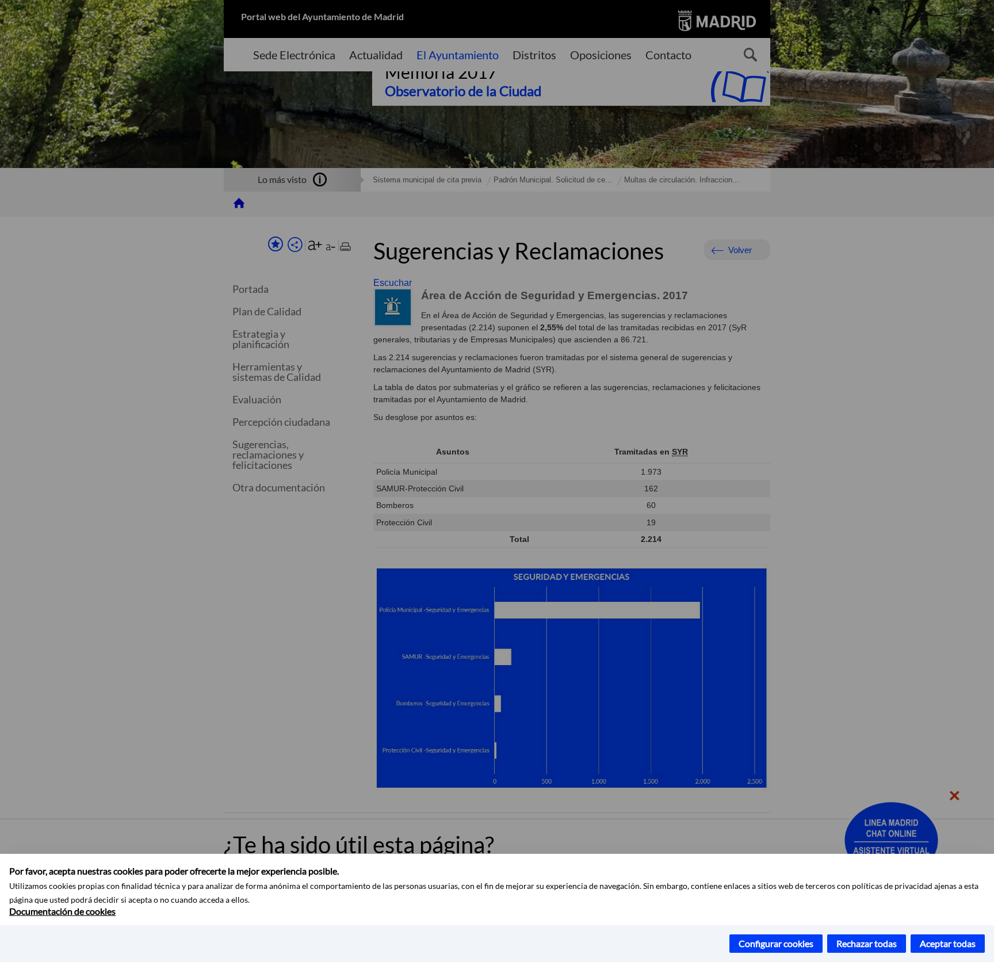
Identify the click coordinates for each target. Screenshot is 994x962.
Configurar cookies (776, 943)
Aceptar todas (948, 943)
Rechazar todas (866, 943)
